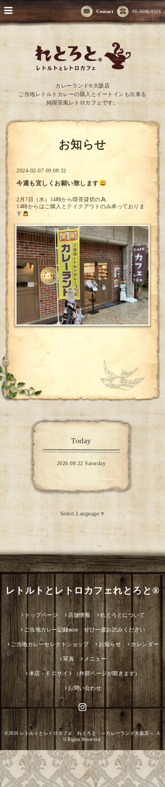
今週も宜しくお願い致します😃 (61, 183)
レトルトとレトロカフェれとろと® (83, 590)
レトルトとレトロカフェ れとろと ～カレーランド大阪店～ (87, 733)
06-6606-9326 (146, 11)
